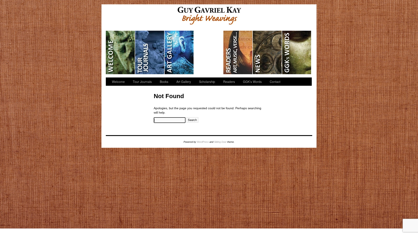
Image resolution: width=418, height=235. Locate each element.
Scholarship (208, 52)
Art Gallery (179, 52)
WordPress (203, 142)
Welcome (120, 52)
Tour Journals (150, 52)
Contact (275, 81)
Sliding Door (220, 142)
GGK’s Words (296, 52)
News (267, 52)
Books (164, 81)
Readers (238, 52)
